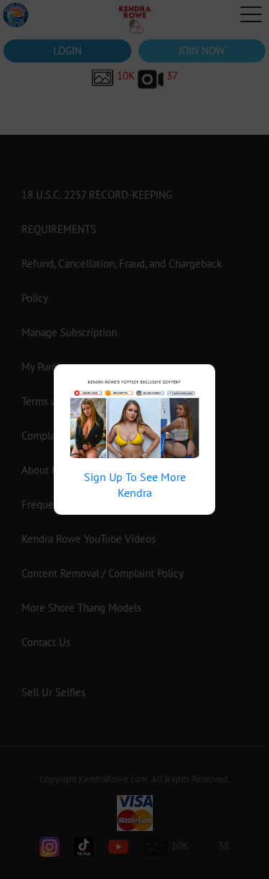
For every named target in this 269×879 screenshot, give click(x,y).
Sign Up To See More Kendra (135, 485)
